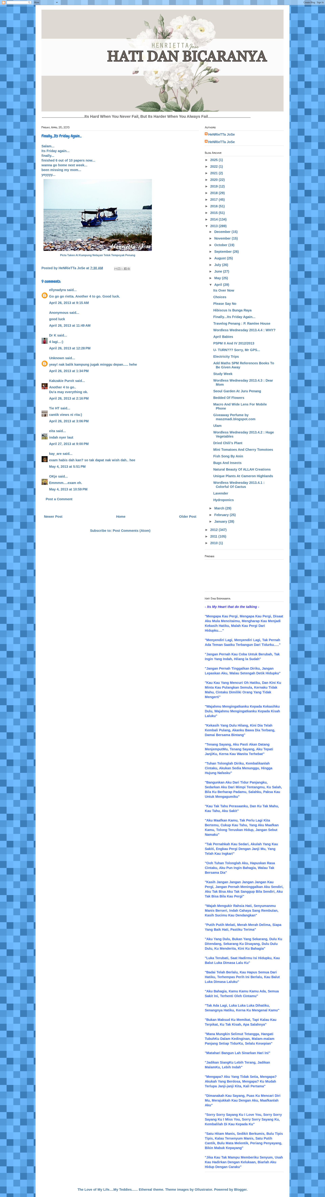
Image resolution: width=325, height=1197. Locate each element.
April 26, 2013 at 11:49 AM (70, 325)
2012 (214, 530)
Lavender (220, 493)
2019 (214, 186)
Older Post (187, 516)
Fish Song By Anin (228, 456)
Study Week (222, 374)
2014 (214, 219)
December (223, 232)
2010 (214, 543)
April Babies (223, 337)
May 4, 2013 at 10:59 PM (68, 489)
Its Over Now (223, 290)
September (223, 251)
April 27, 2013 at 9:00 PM (69, 444)
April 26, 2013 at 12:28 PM (70, 348)
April (218, 284)
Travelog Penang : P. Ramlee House (241, 323)
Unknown (56, 358)
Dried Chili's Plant (227, 443)
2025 (214, 160)
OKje (53, 476)
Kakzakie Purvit (61, 381)
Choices (219, 297)
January (221, 521)
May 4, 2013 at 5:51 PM (67, 466)
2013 (214, 226)
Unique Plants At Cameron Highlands (243, 476)
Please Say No (224, 303)
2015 (214, 213)
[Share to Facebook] (125, 268)
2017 (214, 199)
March (219, 508)
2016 (214, 206)
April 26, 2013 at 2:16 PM (69, 398)
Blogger (240, 1189)
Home (120, 516)
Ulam (217, 426)
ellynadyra (57, 290)
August (220, 258)
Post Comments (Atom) (131, 530)
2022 (214, 166)
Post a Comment (59, 499)
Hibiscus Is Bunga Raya (232, 310)
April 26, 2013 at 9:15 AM (69, 303)
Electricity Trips (226, 356)
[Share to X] (122, 268)
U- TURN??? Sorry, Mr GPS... (236, 350)
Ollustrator (203, 1189)
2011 (214, 536)
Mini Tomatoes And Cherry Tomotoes (243, 449)
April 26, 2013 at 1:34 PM (69, 371)
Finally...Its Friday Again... (234, 317)
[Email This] (115, 268)
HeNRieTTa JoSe (221, 134)
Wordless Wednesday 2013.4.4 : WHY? (244, 330)
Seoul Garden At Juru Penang (237, 391)
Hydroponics (223, 500)
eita (52, 431)
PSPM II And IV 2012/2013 (233, 343)
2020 (214, 180)
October (221, 245)
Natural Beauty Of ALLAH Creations (242, 469)
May (218, 278)
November (223, 238)
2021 (214, 173)
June (218, 271)
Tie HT (54, 408)
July (218, 265)
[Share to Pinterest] (128, 268)
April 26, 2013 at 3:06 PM (69, 421)
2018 (214, 193)
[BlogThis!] (119, 268)
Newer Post (53, 516)
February (222, 515)
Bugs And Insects (227, 463)
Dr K (52, 335)
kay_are (55, 454)
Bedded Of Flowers (228, 398)
